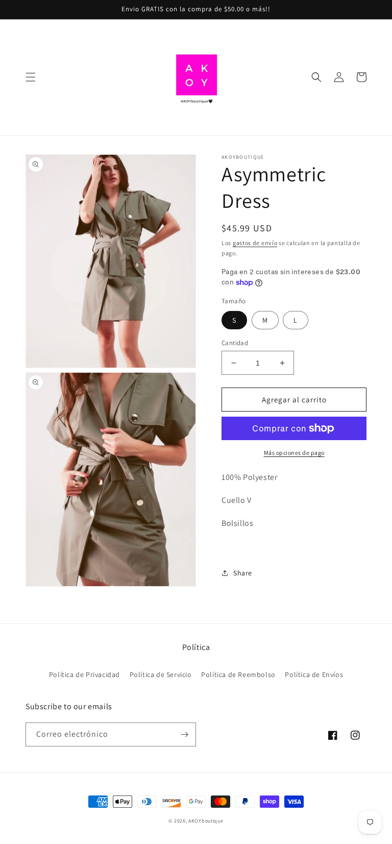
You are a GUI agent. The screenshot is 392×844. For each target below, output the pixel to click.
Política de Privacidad (84, 674)
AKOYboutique (205, 820)
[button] (30, 77)
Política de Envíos (314, 674)
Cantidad (235, 343)
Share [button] (242, 572)
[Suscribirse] (184, 734)
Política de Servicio (161, 674)
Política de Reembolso (238, 674)
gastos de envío (255, 243)
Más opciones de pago (294, 452)
